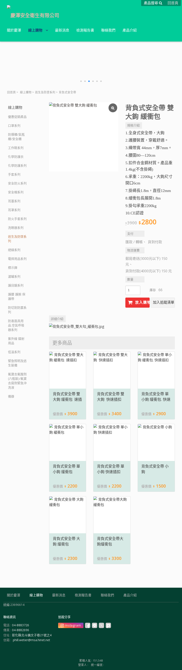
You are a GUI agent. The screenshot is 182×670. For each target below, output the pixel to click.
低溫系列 (14, 352)
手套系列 (14, 174)
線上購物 (26, 92)
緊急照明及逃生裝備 (17, 363)
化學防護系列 (17, 165)
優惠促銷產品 (17, 117)
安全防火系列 (17, 183)
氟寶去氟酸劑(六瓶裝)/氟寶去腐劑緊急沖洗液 (17, 380)
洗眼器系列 (16, 227)
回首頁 (11, 92)
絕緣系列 (14, 250)
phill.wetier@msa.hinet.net (31, 640)
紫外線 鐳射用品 (16, 340)
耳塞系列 (14, 201)
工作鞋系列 (16, 148)
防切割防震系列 (17, 309)
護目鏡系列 (16, 285)
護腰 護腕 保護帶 (16, 296)
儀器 (11, 396)
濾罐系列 (14, 276)
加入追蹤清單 (163, 302)
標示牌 (12, 267)
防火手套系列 (17, 219)
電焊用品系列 (17, 259)
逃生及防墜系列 (45, 92)
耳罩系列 (14, 210)
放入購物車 (142, 302)
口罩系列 (14, 125)
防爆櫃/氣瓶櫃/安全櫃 (16, 136)
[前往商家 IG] (70, 625)
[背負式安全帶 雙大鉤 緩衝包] (83, 137)
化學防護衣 (16, 156)
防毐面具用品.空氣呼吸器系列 (16, 325)
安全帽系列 (16, 192)
